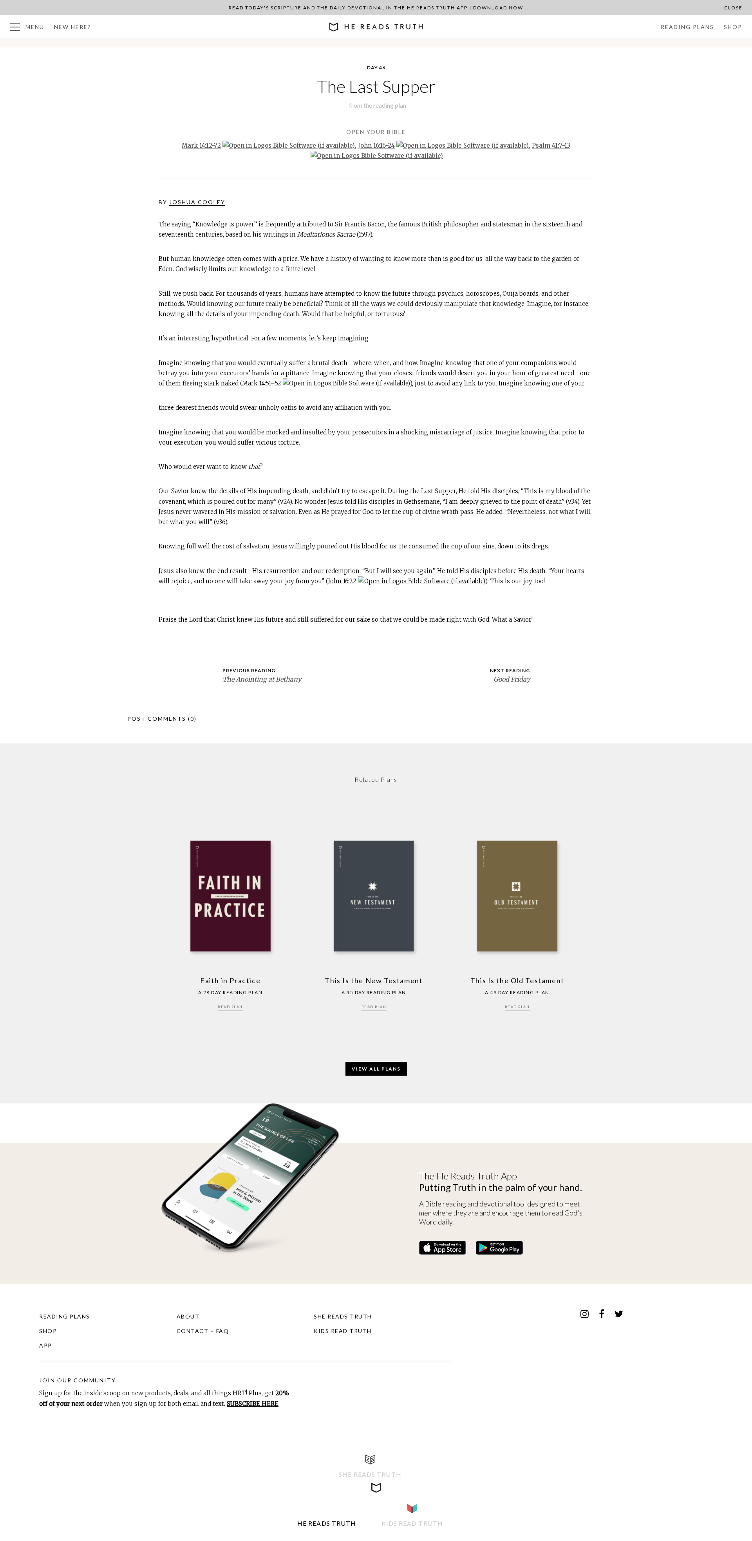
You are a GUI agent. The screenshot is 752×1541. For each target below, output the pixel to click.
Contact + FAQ (203, 1331)
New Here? (72, 27)
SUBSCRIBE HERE (252, 1403)
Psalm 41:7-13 (551, 145)
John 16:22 (342, 581)
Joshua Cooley (197, 202)
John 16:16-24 (376, 145)
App (45, 1345)
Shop (733, 27)
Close (733, 8)
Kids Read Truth (343, 1331)
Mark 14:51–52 (261, 383)
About (188, 1316)
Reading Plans (687, 27)
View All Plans (376, 1069)
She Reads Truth (343, 1316)
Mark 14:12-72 (201, 145)
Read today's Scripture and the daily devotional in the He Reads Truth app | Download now (376, 8)
